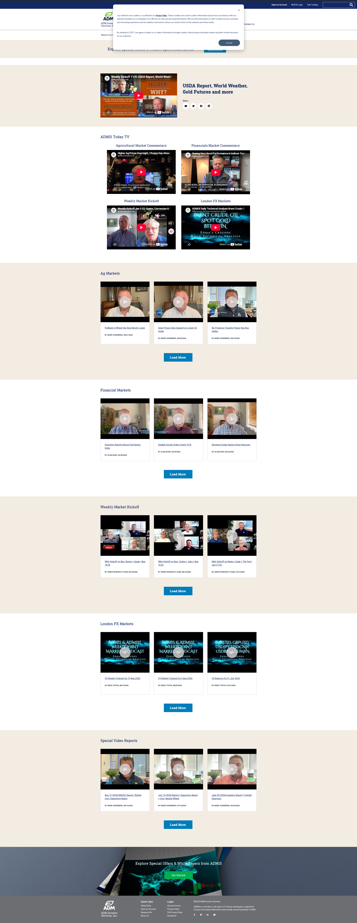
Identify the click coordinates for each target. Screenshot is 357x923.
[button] (186, 106)
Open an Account (279, 5)
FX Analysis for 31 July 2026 (226, 678)
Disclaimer (172, 916)
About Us (145, 916)
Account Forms (174, 906)
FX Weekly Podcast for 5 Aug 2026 (175, 678)
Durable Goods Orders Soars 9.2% (174, 444)
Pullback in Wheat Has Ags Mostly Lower (125, 328)
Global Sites (146, 906)
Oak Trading (312, 5)
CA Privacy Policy (174, 912)
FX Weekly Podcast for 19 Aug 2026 (122, 678)
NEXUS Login (297, 5)
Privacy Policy (173, 909)
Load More (178, 357)
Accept (229, 43)
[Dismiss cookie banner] (239, 10)
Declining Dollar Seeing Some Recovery (231, 444)
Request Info (146, 912)
